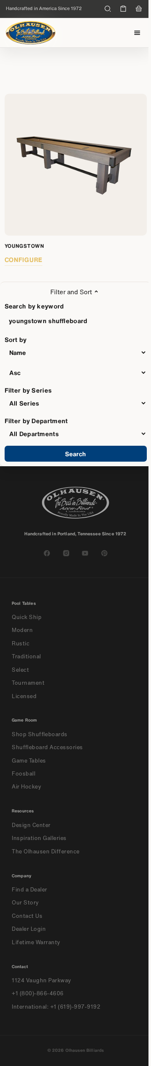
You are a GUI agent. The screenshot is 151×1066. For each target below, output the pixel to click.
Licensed (24, 696)
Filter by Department (36, 420)
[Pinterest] (104, 553)
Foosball (23, 774)
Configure (24, 259)
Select (20, 670)
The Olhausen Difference (46, 851)
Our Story (25, 903)
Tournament (28, 683)
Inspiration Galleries (39, 838)
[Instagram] (66, 553)
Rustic (20, 643)
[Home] (30, 32)
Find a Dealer (29, 890)
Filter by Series (28, 390)
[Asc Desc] (76, 372)
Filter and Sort (71, 291)
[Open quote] (123, 8)
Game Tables (29, 761)
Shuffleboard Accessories (47, 747)
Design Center (31, 825)
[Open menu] (137, 33)
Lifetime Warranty (36, 942)
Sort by (16, 339)
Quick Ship (27, 617)
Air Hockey (26, 787)
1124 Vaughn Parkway (41, 980)
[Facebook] (47, 553)
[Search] (108, 8)
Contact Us (27, 916)
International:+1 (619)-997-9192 (56, 1007)
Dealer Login (29, 929)
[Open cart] (139, 8)
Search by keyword (34, 306)
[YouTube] (85, 553)
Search (75, 453)
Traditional (26, 656)
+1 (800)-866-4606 (38, 993)
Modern (22, 630)
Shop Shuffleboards (40, 734)
